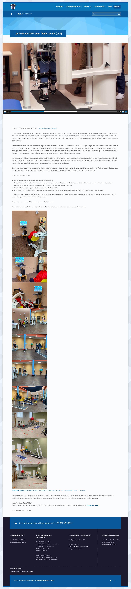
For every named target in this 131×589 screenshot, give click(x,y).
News (110, 6)
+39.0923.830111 (26, 14)
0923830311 (41, 546)
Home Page (59, 6)
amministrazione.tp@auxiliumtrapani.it (47, 557)
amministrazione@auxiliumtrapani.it (79, 546)
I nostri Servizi (99, 6)
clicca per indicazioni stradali (47, 128)
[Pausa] (5, 112)
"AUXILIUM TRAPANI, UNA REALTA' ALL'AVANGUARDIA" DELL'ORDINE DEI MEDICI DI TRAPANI (55, 490)
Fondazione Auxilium (73, 6)
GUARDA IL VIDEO (18, 490)
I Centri (86, 6)
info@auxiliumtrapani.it (75, 549)
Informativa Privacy (15, 571)
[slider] (64, 111)
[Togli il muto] (123, 112)
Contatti (117, 6)
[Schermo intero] (126, 112)
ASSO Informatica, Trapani (46, 580)
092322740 (41, 544)
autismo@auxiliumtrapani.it (18, 542)
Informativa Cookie (27, 571)
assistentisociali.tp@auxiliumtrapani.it (46, 560)
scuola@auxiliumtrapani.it (109, 544)
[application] (65, 78)
